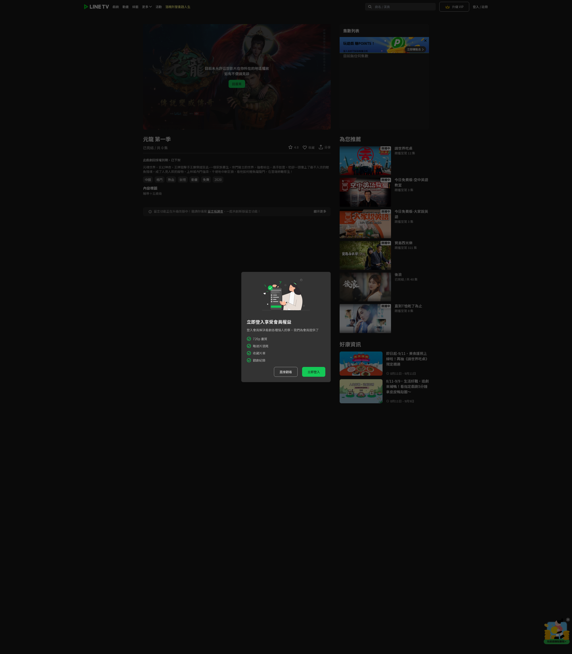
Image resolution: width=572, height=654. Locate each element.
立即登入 (313, 372)
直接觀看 (286, 372)
